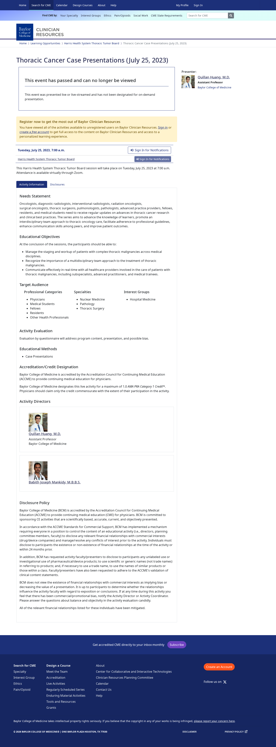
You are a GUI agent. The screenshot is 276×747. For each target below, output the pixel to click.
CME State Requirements (166, 15)
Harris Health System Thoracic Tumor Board (91, 43)
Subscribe (177, 645)
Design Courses (83, 5)
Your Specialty (69, 15)
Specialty (20, 671)
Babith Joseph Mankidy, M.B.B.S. (55, 482)
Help (113, 5)
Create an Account (219, 667)
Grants (51, 708)
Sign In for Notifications (152, 150)
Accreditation (55, 677)
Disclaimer (189, 731)
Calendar (62, 5)
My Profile (182, 5)
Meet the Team (57, 671)
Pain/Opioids (122, 15)
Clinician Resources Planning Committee (124, 677)
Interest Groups (91, 15)
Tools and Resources (61, 702)
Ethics (107, 15)
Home (22, 5)
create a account (34, 132)
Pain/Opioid (22, 690)
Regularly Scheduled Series (65, 690)
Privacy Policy (234, 731)
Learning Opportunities (45, 43)
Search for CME (43, 5)
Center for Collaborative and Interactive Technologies (134, 671)
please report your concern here (214, 721)
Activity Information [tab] (31, 184)
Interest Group (24, 677)
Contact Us (104, 690)
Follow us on (214, 682)
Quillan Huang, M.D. (45, 433)
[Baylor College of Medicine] (40, 32)
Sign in (163, 127)
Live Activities (55, 683)
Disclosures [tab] (57, 184)
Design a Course (58, 665)
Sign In (198, 5)
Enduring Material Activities (65, 696)
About (101, 5)
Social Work (140, 15)
